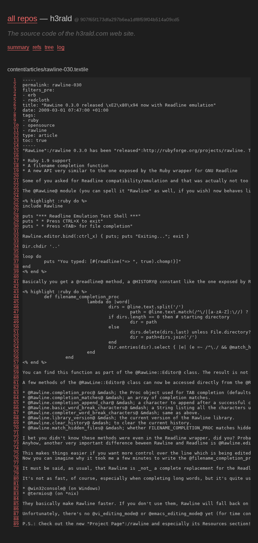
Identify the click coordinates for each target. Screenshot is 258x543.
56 (16, 357)
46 (16, 306)
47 (16, 311)
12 (16, 135)
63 (16, 392)
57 (16, 362)
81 (16, 483)
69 (16, 422)
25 (16, 200)
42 (16, 286)
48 (16, 316)
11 (16, 130)
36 (16, 256)
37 (16, 261)
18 (16, 165)
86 (16, 508)
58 (16, 367)
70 (16, 427)
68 (16, 417)
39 (16, 271)
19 (16, 170)
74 (16, 448)
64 (16, 397)
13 (16, 140)
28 (16, 216)
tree (49, 47)
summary (18, 47)
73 (16, 442)
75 (16, 453)
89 (16, 523)
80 (16, 478)
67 (16, 412)
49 (16, 321)
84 (16, 498)
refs (37, 47)
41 (16, 281)
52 (16, 337)
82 (16, 488)
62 (16, 387)
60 (16, 377)
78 (16, 468)
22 (16, 185)
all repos (22, 18)
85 (16, 503)
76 (16, 458)
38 (16, 266)
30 (16, 226)
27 (16, 211)
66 (16, 407)
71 (16, 432)
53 (16, 342)
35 (16, 251)
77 (16, 463)
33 (16, 241)
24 (16, 195)
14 (16, 145)
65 (16, 402)
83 (16, 493)
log (60, 47)
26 (16, 205)
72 (16, 437)
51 (16, 332)
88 (16, 518)
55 (16, 352)
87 (16, 513)
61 (16, 382)
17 (16, 160)
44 (16, 296)
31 (16, 231)
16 (16, 155)
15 (16, 150)
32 (16, 236)
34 (16, 246)
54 (16, 347)
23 (16, 190)
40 (16, 276)
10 (16, 125)
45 (16, 301)
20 (16, 175)
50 (16, 326)
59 (16, 372)
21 (16, 180)
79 (16, 473)
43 (16, 291)
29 (16, 221)
